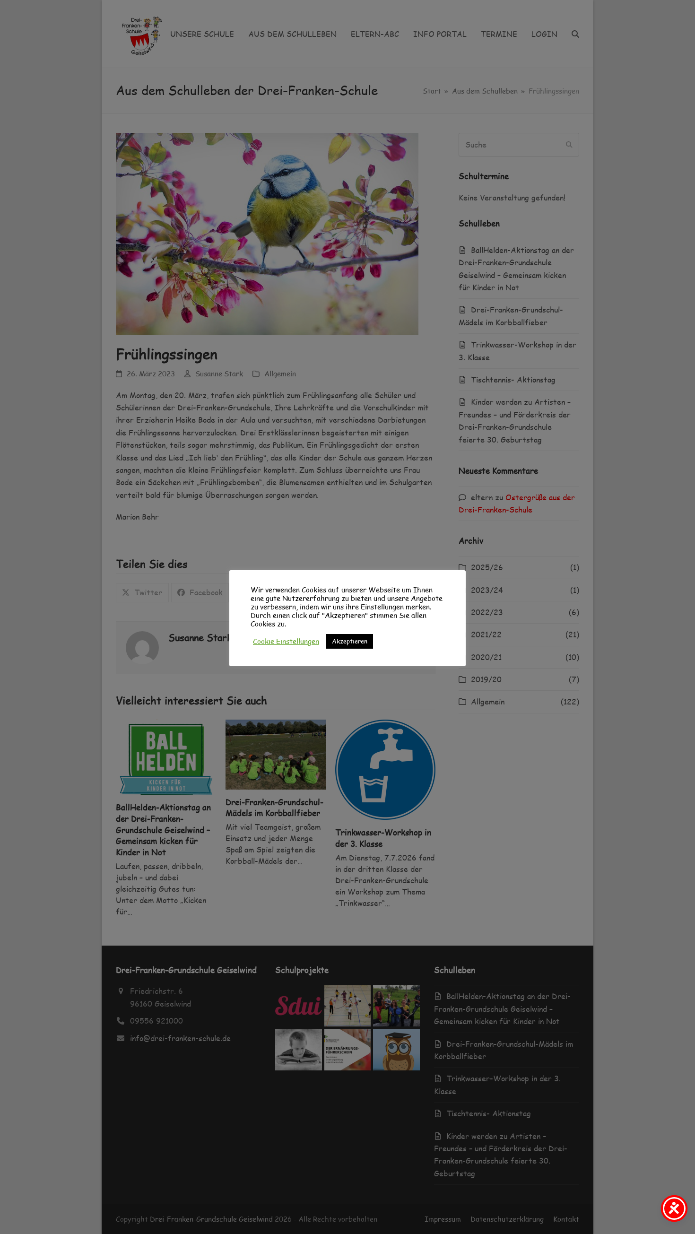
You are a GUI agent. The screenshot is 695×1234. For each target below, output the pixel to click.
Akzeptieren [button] (349, 641)
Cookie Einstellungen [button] (286, 641)
